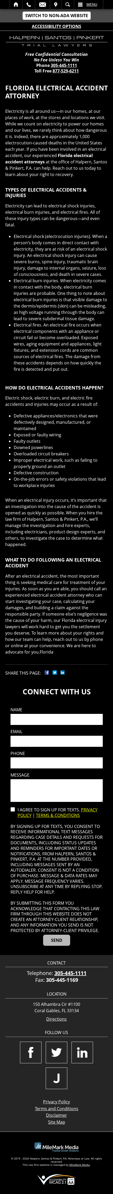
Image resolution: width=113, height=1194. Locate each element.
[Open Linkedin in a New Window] (82, 1052)
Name (16, 710)
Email (42, 4)
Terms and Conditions (56, 1109)
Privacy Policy (56, 1102)
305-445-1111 (64, 65)
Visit (55, 4)
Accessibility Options (56, 26)
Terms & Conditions (58, 815)
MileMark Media (79, 1165)
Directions (56, 1019)
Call (29, 4)
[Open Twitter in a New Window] (56, 1052)
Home (16, 4)
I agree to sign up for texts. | (57, 812)
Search (67, 4)
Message (20, 775)
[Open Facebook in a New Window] (31, 1052)
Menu (91, 4)
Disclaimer (56, 1115)
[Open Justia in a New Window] (56, 1078)
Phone (18, 753)
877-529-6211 (66, 71)
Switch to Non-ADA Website (56, 15)
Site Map (56, 1122)
